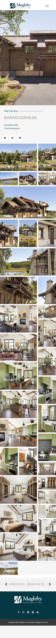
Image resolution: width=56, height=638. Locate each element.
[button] (47, 6)
